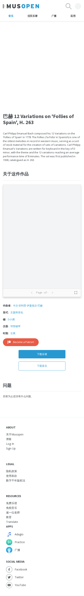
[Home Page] (21, 6)
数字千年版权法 (15, 480)
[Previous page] (32, 293)
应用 (73, 16)
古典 (12, 333)
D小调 (11, 319)
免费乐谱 (11, 503)
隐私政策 (11, 471)
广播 (54, 16)
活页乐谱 (33, 16)
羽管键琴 (15, 326)
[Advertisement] (42, 63)
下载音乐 (42, 366)
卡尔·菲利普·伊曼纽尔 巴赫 (28, 305)
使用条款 (11, 476)
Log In (10, 444)
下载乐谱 (42, 354)
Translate (12, 522)
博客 (9, 439)
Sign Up (11, 448)
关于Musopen (14, 434)
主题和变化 (16, 312)
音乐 (10, 16)
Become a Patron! (23, 342)
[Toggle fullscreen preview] (76, 293)
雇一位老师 (13, 512)
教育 (9, 517)
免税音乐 (11, 508)
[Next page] (52, 293)
